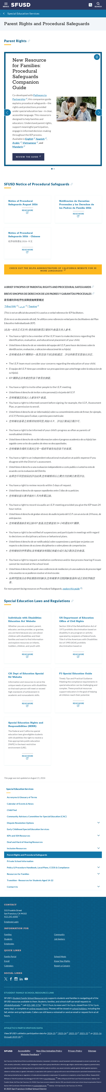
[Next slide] (98, 109)
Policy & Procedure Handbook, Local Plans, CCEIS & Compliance (38, 867)
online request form (38, 1008)
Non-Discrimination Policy (49, 1050)
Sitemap (92, 1050)
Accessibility (24, 1050)
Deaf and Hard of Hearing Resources (25, 842)
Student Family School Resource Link (30, 998)
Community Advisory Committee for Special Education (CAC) (37, 816)
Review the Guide (27, 157)
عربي (22, 306)
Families (8, 934)
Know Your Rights (62, 961)
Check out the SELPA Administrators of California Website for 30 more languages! (53, 269)
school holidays (79, 1008)
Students (8, 939)
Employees (9, 943)
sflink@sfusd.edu (12, 1005)
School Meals (60, 956)
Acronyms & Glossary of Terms (22, 797)
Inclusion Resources (16, 848)
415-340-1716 (34, 1005)
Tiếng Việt (10, 306)
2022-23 (73, 1033)
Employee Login (11, 922)
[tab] (52, 169)
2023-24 (62, 1033)
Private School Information (20, 861)
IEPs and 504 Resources (18, 835)
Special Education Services (23, 13)
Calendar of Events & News (20, 803)
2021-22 (84, 1033)
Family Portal (10, 956)
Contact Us (12, 886)
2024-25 (51, 1033)
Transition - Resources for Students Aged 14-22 (30, 880)
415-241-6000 (11, 916)
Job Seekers (59, 939)
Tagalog (33, 306)
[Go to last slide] (7, 109)
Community (59, 934)
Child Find (12, 810)
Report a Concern (62, 965)
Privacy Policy (75, 1050)
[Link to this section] (28, 41)
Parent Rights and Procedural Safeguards (27, 854)
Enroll (7, 961)
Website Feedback (30, 1054)
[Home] (21, 5)
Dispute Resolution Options (20, 823)
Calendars (8, 965)
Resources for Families (18, 874)
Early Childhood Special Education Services (28, 829)
